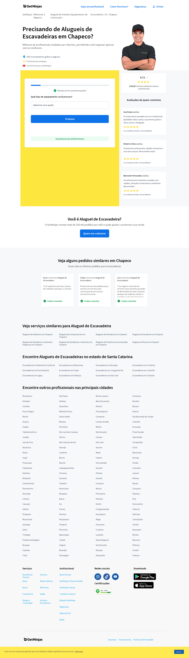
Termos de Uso (124, 639)
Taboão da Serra (29, 432)
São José (99, 442)
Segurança (140, 6)
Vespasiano (64, 519)
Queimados (64, 534)
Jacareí (135, 473)
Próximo (70, 119)
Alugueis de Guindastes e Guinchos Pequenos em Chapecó (37, 343)
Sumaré (99, 468)
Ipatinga (26, 524)
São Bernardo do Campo (143, 416)
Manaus (62, 421)
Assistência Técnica (27, 575)
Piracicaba (27, 463)
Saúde (42, 594)
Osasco (25, 421)
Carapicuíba (137, 442)
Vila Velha (63, 427)
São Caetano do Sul (67, 442)
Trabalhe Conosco (67, 594)
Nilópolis (26, 478)
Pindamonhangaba (30, 540)
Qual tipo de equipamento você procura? (51, 96)
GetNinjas (27, 14)
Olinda (135, 463)
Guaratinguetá (102, 540)
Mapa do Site (65, 613)
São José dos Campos (68, 432)
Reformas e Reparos (39, 16)
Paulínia (99, 499)
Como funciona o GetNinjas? (39, 65)
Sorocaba (136, 427)
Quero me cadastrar (94, 233)
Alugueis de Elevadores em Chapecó (111, 334)
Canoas (99, 437)
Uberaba (136, 514)
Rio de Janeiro (102, 396)
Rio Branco (27, 396)
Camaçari (136, 488)
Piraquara (26, 514)
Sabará (25, 509)
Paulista (136, 493)
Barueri (135, 406)
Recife (25, 416)
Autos (25, 587)
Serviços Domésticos (45, 601)
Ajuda (62, 619)
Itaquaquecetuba (66, 468)
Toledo (62, 540)
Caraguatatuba (102, 509)
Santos (135, 411)
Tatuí (24, 555)
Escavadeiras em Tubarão (143, 375)
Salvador (26, 401)
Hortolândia (101, 463)
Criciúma (99, 529)
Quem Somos (65, 574)
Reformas (44, 587)
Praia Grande (138, 432)
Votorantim (137, 504)
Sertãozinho (101, 545)
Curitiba (26, 406)
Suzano (99, 447)
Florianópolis (102, 411)
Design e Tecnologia (27, 601)
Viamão (99, 478)
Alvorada (26, 493)
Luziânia (99, 534)
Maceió (62, 463)
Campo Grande (102, 421)
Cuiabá (25, 427)
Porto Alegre (28, 411)
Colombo (136, 468)
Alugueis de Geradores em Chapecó (147, 334)
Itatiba (135, 524)
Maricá (99, 488)
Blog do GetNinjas (67, 600)
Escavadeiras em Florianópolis (35, 370)
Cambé (135, 550)
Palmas (135, 478)
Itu (60, 504)
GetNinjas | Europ (67, 587)
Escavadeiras (97, 14)
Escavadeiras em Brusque (107, 365)
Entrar (159, 6)
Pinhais (99, 473)
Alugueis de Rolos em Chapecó (145, 342)
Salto (24, 529)
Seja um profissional (92, 6)
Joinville (136, 421)
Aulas (24, 581)
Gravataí (63, 478)
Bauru (61, 499)
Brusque (26, 545)
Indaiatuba (27, 468)
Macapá (99, 550)
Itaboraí (136, 509)
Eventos (43, 574)
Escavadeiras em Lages (32, 375)
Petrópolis (100, 493)
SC (106, 14)
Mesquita (63, 493)
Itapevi (99, 457)
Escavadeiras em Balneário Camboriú (38, 365)
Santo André (64, 416)
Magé (98, 519)
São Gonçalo (101, 432)
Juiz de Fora (27, 442)
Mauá (98, 452)
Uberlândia (137, 437)
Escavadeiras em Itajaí (69, 370)
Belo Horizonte (102, 401)
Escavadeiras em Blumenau (71, 365)
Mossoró (136, 540)
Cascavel (26, 504)
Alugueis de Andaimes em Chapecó (37, 334)
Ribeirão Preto (65, 411)
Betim (62, 457)
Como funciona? (119, 6)
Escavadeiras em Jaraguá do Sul (109, 370)
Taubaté (62, 483)
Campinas (100, 416)
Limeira (25, 499)
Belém (99, 427)
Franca (62, 509)
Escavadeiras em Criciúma (143, 365)
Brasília (135, 401)
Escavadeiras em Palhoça (70, 375)
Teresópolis (137, 519)
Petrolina (63, 529)
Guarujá (62, 447)
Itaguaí (62, 545)
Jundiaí (25, 437)
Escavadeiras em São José (107, 375)
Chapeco (113, 14)
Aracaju (135, 457)
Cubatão (26, 550)
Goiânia (62, 401)
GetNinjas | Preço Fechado (71, 581)
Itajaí (24, 457)
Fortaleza (136, 396)
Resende (63, 550)
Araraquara (100, 514)
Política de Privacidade (143, 639)
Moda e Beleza (46, 581)
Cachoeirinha (28, 483)
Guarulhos (63, 406)
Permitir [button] (179, 652)
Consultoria (27, 594)
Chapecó (63, 524)
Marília (135, 534)
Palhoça (136, 545)
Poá (134, 499)
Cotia (134, 447)
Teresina (63, 473)
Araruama (100, 524)
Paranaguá (64, 555)
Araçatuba (100, 555)
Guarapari (136, 529)
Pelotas (62, 514)
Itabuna (135, 555)
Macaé (135, 483)
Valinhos (26, 473)
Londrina (63, 452)
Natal (25, 452)
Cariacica (100, 483)
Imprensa (112, 639)
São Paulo (63, 396)
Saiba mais (79, 651)
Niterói (99, 406)
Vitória (62, 437)
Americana (64, 488)
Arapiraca (26, 447)
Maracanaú (27, 519)
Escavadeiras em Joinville (143, 370)
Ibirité (98, 504)
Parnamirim (27, 488)
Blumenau (136, 452)
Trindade (26, 534)
